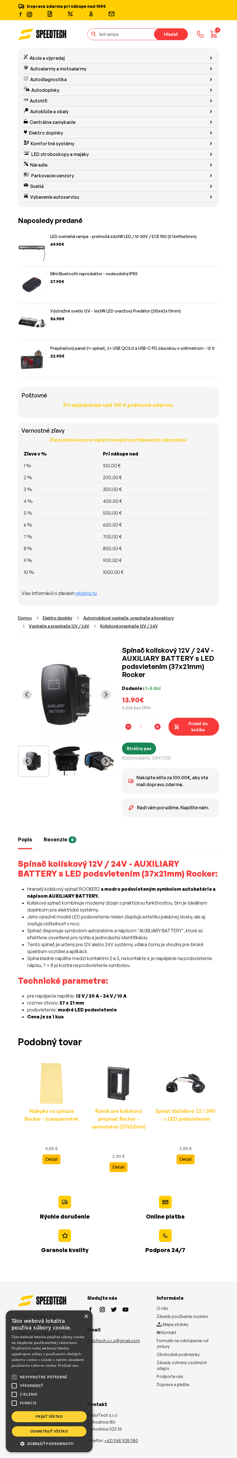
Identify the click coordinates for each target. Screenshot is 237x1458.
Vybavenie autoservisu (54, 197)
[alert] (49, 1381)
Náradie (38, 165)
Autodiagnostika (48, 79)
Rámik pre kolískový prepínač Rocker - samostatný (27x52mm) (118, 1119)
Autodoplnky (45, 90)
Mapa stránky (175, 1324)
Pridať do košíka (198, 726)
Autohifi (38, 101)
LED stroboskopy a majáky (60, 154)
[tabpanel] (118, 942)
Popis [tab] (25, 839)
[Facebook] (21, 14)
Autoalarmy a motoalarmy (58, 69)
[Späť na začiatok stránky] (224, 1444)
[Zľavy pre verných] (70, 13)
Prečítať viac (68, 1365)
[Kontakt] (111, 13)
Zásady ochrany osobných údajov (182, 1365)
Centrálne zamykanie (52, 122)
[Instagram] (29, 13)
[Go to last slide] (27, 694)
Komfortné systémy (52, 143)
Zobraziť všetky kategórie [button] (45, 634)
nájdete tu (86, 593)
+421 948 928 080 (121, 1440)
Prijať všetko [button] (49, 1416)
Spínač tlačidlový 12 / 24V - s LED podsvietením (185, 1115)
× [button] (86, 1316)
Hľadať (171, 34)
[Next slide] (105, 694)
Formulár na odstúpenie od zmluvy (182, 1343)
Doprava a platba (173, 1384)
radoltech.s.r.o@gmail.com (113, 1340)
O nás (162, 1308)
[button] (49, 1443)
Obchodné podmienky (178, 1354)
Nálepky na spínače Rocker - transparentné (51, 1115)
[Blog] (49, 13)
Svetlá (37, 186)
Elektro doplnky (46, 133)
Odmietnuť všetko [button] (49, 1431)
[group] (33, 761)
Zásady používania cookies (182, 1316)
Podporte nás (170, 1376)
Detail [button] (51, 1159)
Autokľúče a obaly (49, 111)
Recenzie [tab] (59, 839)
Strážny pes (139, 748)
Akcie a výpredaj (47, 58)
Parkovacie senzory (52, 175)
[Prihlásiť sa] (91, 13)
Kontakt (168, 1332)
